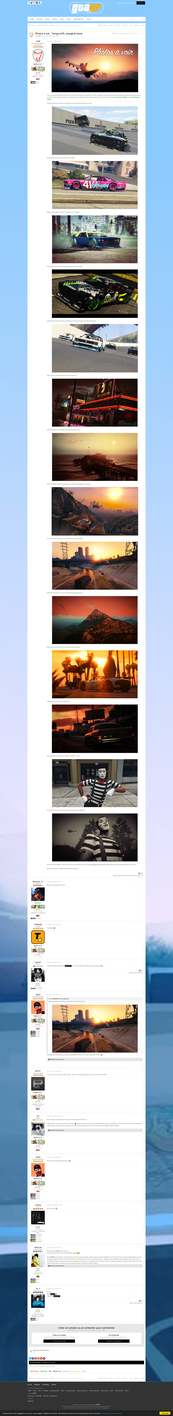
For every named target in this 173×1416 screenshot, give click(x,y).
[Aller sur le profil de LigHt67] (38, 975)
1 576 (38, 1311)
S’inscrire (140, 3)
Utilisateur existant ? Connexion (125, 3)
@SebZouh (68, 966)
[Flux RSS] (40, 2)
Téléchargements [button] (79, 19)
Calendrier (117, 25)
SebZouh (131, 972)
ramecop (126, 875)
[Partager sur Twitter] (30, 1358)
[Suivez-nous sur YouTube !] (36, 2)
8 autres (131, 875)
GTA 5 (57, 36)
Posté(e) (54, 41)
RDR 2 (127, 1390)
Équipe (142, 25)
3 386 (38, 1101)
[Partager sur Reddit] (38, 1358)
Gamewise (30, 1401)
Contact (53, 1384)
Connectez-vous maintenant (114, 1341)
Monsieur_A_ (38, 881)
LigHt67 (38, 962)
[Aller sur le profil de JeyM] (31, 34)
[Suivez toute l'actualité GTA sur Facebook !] (28, 2)
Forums (88, 19)
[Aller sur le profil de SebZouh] (38, 1260)
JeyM (39, 36)
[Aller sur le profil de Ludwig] (38, 1217)
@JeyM (53, 1294)
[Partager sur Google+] (35, 1358)
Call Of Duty (30, 1396)
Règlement (136, 25)
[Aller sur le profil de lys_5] (38, 1301)
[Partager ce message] (142, 41)
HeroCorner (53, 1396)
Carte (130, 25)
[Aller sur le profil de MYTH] (38, 1084)
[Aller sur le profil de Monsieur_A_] (38, 894)
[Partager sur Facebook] (33, 1358)
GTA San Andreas (94, 1390)
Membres (110, 25)
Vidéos (69, 19)
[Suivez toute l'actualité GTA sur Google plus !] (34, 2)
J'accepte (165, 1413)
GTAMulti (45, 1390)
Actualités (40, 19)
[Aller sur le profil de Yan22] (38, 1007)
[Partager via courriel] (41, 1358)
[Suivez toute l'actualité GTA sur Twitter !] (31, 2)
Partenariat (45, 1384)
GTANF (32, 19)
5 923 (38, 1024)
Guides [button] (62, 19)
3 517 (38, 909)
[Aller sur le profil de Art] (38, 1128)
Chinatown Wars (54, 1390)
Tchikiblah (38, 924)
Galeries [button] (54, 19)
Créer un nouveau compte (59, 1341)
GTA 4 (62, 1390)
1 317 (38, 985)
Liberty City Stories (82, 1390)
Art (38, 1116)
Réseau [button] (47, 19)
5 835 (38, 73)
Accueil (29, 1384)
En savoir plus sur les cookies (111, 1413)
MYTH (38, 1071)
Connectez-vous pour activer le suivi (123, 33)
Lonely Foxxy (120, 875)
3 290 (38, 1228)
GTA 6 (34, 1390)
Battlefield (39, 1396)
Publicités (37, 1384)
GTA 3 (111, 1390)
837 (38, 1270)
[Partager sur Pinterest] (44, 1358)
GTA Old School (119, 1390)
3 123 (38, 954)
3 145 (38, 1146)
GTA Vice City (104, 1390)
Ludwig (114, 875)
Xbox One (46, 1396)
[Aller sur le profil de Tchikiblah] (38, 937)
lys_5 (38, 1288)
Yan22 (38, 995)
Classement (125, 25)
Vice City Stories (70, 1390)
